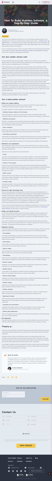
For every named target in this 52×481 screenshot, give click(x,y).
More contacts (36, 471)
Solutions (19, 461)
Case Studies (12, 458)
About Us (29, 458)
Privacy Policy (34, 478)
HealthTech (5, 36)
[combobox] (7, 424)
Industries (29, 461)
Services (10, 461)
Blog (36, 458)
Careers (19, 458)
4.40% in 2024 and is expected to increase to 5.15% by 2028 (26, 50)
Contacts (11, 465)
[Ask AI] (49, 473)
